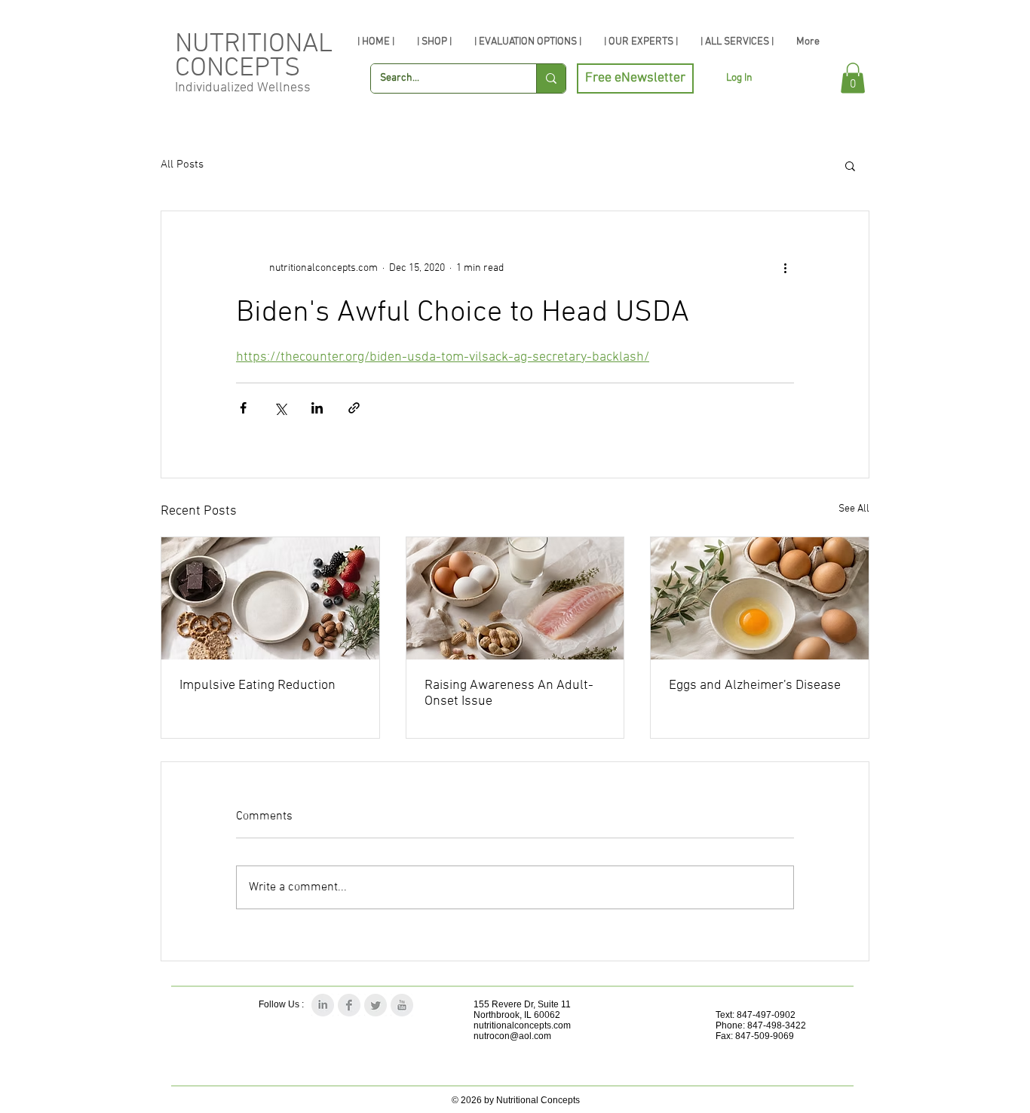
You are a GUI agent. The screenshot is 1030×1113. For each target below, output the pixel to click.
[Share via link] (354, 408)
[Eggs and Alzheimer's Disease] (760, 598)
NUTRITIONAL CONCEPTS (254, 56)
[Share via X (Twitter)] (280, 408)
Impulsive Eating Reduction (257, 685)
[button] (853, 78)
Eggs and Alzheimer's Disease (755, 685)
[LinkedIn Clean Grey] (322, 1005)
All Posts (182, 164)
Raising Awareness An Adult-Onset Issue (509, 693)
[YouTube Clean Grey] (402, 1005)
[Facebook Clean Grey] (349, 1005)
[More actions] (785, 269)
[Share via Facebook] (243, 408)
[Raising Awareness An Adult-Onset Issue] (515, 598)
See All (853, 509)
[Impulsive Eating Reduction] (270, 598)
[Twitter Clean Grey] (375, 1005)
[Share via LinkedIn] (317, 408)
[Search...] (551, 78)
